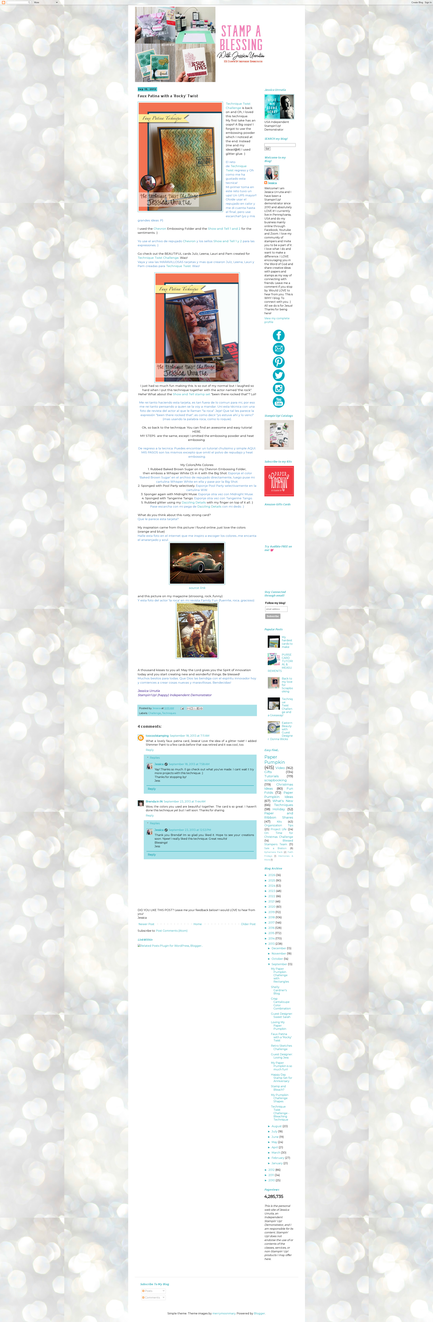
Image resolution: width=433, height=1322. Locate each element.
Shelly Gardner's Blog (279, 990)
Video (280, 768)
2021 (271, 901)
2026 (272, 875)
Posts (148, 1291)
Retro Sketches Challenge (281, 1047)
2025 (272, 880)
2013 (271, 943)
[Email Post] (181, 708)
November (279, 953)
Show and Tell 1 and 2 (224, 228)
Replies (155, 757)
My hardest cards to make (287, 642)
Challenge (154, 713)
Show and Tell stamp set (191, 394)
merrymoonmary (223, 1313)
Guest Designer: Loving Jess (282, 1056)
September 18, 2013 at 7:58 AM (189, 764)
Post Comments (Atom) (172, 930)
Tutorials (271, 776)
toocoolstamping (157, 735)
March (276, 1152)
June (275, 1137)
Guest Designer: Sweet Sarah (282, 1015)
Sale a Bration (275, 848)
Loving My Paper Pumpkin (278, 1025)
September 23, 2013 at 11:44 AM (185, 801)
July (275, 1131)
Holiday (279, 809)
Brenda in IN (154, 801)
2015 (271, 933)
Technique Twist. (178, 266)
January (277, 1163)
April (275, 1147)
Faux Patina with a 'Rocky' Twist (281, 1037)
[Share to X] (195, 708)
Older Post (248, 924)
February (278, 1157)
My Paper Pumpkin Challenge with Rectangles (280, 975)
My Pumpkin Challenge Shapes (279, 1098)
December (279, 948)
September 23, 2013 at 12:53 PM (190, 830)
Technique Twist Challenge (158, 257)
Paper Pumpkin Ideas (278, 794)
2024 (272, 885)
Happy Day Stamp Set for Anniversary (281, 1078)
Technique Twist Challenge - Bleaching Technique (280, 1113)
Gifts (268, 772)
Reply (150, 750)
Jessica (159, 764)
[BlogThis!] (191, 708)
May (275, 1142)
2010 (272, 1180)
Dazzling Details (193, 502)
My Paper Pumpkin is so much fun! (281, 1066)
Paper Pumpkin (274, 759)
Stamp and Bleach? (278, 1088)
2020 (272, 906)
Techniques (169, 713)
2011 (271, 1175)
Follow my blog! (275, 603)
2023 (272, 891)
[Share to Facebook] (198, 708)
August (277, 1126)
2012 (271, 1169)
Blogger (259, 1313)
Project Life (279, 829)
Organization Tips (278, 825)
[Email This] (188, 708)
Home (197, 924)
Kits (279, 821)
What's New (282, 801)
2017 (271, 922)
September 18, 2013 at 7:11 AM (189, 735)
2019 (271, 912)
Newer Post (146, 924)
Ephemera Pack (273, 852)
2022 (272, 896)
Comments (152, 1297)
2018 (272, 917)
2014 (271, 938)
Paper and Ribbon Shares (278, 815)
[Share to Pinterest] (201, 708)
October (278, 958)
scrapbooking (275, 780)
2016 (271, 927)
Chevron (160, 228)
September (280, 964)
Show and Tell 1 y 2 (227, 241)
